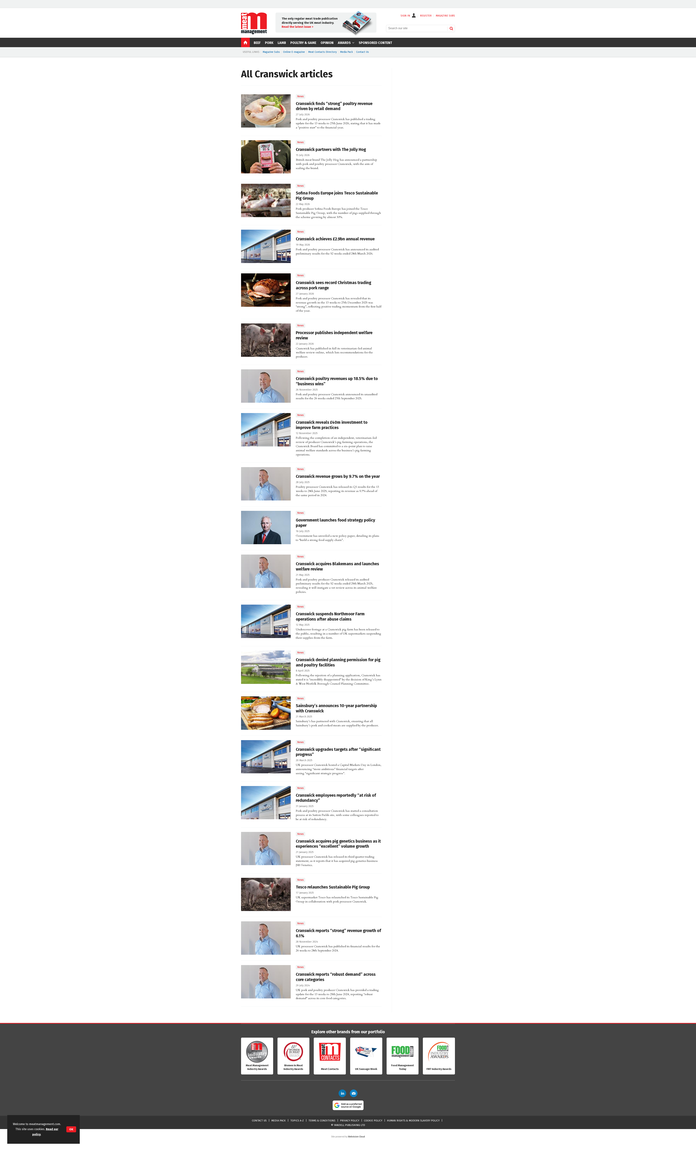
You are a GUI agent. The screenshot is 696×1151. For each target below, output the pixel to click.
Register (426, 15)
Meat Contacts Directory (322, 52)
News (300, 96)
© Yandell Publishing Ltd (348, 1125)
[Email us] (353, 1093)
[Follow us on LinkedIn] (342, 1093)
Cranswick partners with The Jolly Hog (331, 149)
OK (71, 1129)
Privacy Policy (349, 1120)
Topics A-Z (297, 1120)
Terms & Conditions (321, 1120)
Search (451, 28)
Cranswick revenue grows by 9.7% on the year (338, 476)
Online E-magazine (294, 52)
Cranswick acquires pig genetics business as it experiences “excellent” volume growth (338, 844)
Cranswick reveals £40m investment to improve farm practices (331, 425)
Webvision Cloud (356, 1136)
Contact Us (362, 52)
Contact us (259, 1120)
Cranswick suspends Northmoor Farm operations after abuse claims (330, 617)
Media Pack (346, 52)
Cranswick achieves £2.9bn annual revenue (335, 239)
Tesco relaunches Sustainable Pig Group (333, 887)
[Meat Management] (254, 33)
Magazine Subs (271, 52)
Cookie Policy (373, 1120)
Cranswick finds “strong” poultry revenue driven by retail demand (334, 106)
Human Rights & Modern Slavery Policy (413, 1120)
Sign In (405, 15)
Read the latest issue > (297, 26)
